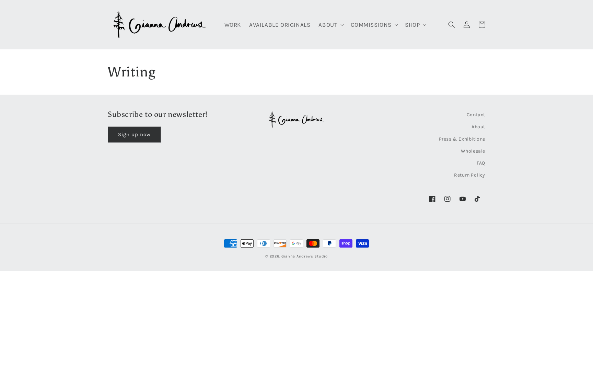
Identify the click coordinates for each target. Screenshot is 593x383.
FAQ (481, 163)
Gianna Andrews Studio (304, 256)
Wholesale (473, 151)
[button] (330, 25)
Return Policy (469, 175)
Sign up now (134, 134)
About (478, 127)
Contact (476, 115)
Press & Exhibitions (462, 139)
